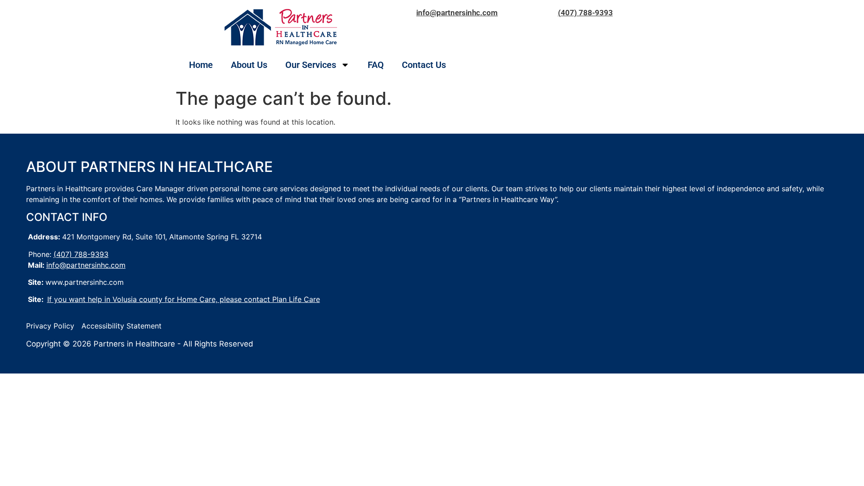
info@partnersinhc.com (457, 12)
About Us (249, 64)
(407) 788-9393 (585, 12)
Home (201, 64)
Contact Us (424, 64)
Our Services (310, 64)
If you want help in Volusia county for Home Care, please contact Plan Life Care (183, 299)
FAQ (376, 64)
